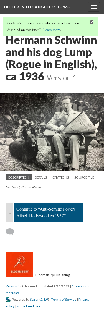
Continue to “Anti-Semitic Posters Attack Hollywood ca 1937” (45, 212)
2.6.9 (44, 299)
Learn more (51, 29)
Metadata (13, 293)
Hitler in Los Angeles (37, 7)
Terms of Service (63, 299)
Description (18, 177)
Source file (84, 177)
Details (41, 177)
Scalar (34, 299)
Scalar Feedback (28, 306)
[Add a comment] (12, 231)
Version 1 (13, 286)
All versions (80, 286)
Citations (60, 177)
